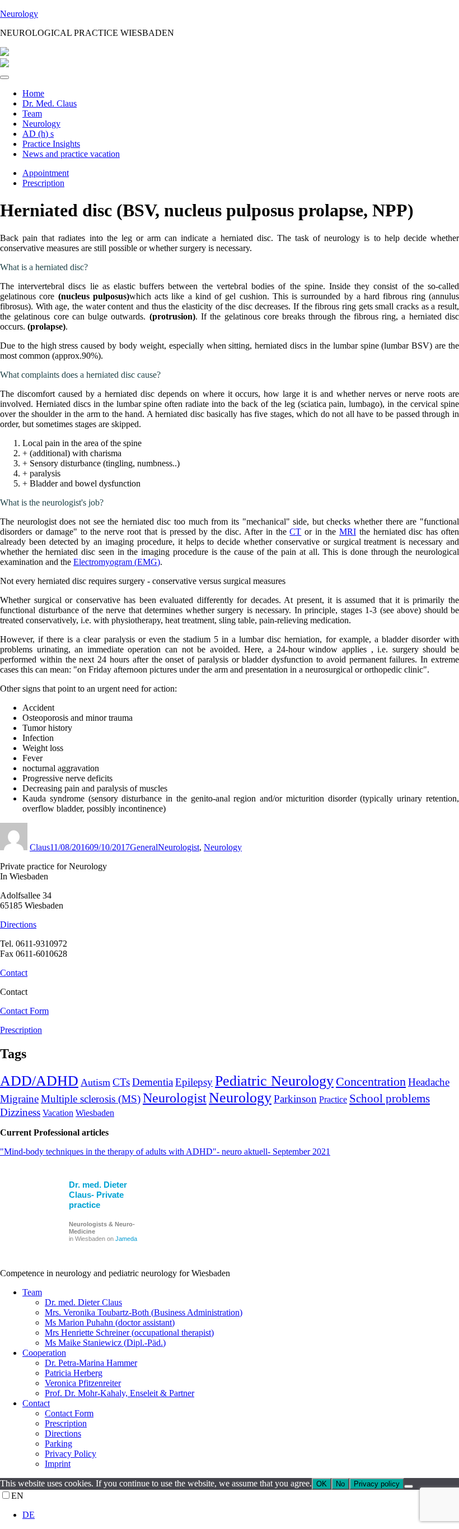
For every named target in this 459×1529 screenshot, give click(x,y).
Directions (18, 924)
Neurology (19, 13)
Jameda (126, 1238)
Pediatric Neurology (274, 1081)
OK (321, 1484)
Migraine (19, 1099)
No (340, 1484)
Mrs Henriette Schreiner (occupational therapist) (129, 1332)
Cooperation (44, 1352)
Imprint (58, 1463)
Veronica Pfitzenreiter (83, 1383)
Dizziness (20, 1112)
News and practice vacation (71, 154)
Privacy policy (377, 1484)
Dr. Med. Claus (49, 103)
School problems (389, 1098)
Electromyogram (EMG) (116, 562)
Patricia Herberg (73, 1373)
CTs (121, 1082)
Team (32, 113)
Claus (40, 847)
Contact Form (24, 1011)
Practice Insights (51, 144)
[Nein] (408, 1486)
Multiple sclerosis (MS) (90, 1099)
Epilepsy (194, 1082)
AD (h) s (38, 133)
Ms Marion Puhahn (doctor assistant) (110, 1322)
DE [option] (28, 1514)
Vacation (58, 1113)
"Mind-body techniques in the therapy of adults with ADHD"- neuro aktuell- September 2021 (165, 1151)
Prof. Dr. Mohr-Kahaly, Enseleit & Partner (119, 1393)
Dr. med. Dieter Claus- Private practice (98, 1195)
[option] (240, 1515)
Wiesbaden (95, 1113)
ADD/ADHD (39, 1081)
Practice (333, 1099)
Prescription (43, 183)
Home (33, 93)
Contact (13, 972)
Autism (95, 1082)
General (144, 847)
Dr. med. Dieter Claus (83, 1302)
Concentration (371, 1081)
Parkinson (295, 1099)
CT (295, 531)
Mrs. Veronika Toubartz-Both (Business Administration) (143, 1312)
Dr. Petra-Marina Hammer (91, 1363)
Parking (58, 1443)
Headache (428, 1082)
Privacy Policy (70, 1453)
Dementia (152, 1082)
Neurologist (178, 847)
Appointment (45, 173)
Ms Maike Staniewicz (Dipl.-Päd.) (105, 1342)
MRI (347, 531)
